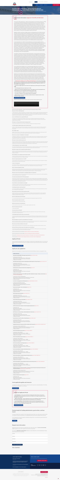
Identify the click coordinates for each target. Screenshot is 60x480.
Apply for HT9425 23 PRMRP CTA (29, 336)
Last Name (13, 436)
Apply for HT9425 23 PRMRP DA (28, 330)
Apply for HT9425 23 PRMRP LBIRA (40, 361)
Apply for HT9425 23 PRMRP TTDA (36, 355)
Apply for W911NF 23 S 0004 (34, 255)
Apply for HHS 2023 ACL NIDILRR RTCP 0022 (25, 368)
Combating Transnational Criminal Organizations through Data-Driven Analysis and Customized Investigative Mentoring (20, 461)
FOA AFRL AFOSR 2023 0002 (15, 12)
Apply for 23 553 (36, 305)
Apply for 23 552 (29, 287)
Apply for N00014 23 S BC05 (29, 299)
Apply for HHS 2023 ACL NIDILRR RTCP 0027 (40, 324)
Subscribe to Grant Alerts (42, 460)
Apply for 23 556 (26, 374)
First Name (13, 433)
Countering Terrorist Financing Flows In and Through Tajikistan (20, 464)
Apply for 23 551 (33, 267)
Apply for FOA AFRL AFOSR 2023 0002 (19, 97)
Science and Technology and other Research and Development (22, 11)
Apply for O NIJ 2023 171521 (26, 293)
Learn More (14, 420)
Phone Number (14, 441)
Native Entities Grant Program (16, 458)
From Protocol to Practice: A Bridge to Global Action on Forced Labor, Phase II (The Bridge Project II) (29, 236)
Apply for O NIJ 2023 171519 (43, 261)
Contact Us (46, 477)
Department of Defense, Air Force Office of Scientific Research (38, 11)
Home (13, 11)
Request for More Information (17, 444)
